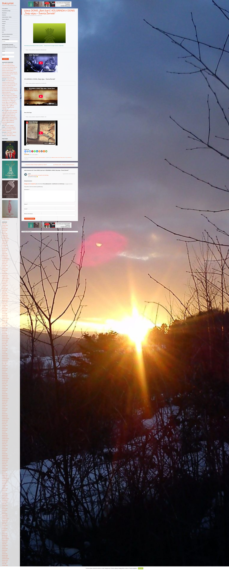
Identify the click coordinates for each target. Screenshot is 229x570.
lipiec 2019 (4, 363)
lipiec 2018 (4, 383)
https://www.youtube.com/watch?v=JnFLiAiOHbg (38, 175)
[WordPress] (42, 151)
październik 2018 (5, 378)
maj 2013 (4, 487)
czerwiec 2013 (5, 485)
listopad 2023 (4, 277)
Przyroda (4, 21)
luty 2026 (4, 232)
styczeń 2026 (4, 233)
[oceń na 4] (27, 154)
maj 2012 (4, 507)
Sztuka (3, 25)
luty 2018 (4, 392)
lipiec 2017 (4, 403)
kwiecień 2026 (5, 228)
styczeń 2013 (4, 493)
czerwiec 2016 (5, 425)
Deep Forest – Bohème (11, 78)
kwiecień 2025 (5, 248)
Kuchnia (3, 30)
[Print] (44, 151)
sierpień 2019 (5, 362)
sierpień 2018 (5, 382)
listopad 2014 (4, 457)
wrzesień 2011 (5, 520)
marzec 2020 (4, 350)
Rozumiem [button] (141, 568)
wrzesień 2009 (5, 560)
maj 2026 (4, 227)
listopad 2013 (4, 477)
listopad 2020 (4, 337)
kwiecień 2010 (5, 548)
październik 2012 (5, 498)
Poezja (3, 27)
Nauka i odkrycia (5, 19)
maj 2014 (4, 467)
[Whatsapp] (35, 151)
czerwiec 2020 (5, 345)
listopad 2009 (4, 557)
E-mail (25, 208)
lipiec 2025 (4, 243)
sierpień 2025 (5, 242)
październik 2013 (5, 478)
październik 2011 (5, 518)
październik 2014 (5, 458)
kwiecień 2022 (5, 308)
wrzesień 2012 (5, 500)
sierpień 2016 (5, 422)
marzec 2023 (4, 290)
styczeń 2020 (4, 353)
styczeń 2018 (4, 393)
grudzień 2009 (5, 555)
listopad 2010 (4, 537)
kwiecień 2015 (5, 448)
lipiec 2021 (4, 323)
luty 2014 (4, 472)
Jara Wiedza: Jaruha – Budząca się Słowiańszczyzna (64, 164)
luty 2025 (4, 252)
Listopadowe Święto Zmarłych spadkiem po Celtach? (35, 164)
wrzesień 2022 (5, 300)
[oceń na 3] (26, 154)
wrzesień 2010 (5, 540)
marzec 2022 (4, 310)
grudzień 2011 (5, 515)
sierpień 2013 (5, 482)
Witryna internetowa (28, 213)
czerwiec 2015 (5, 445)
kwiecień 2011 (5, 528)
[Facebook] (25, 151)
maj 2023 (4, 287)
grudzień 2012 (5, 495)
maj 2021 (4, 327)
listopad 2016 (4, 417)
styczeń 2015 (4, 453)
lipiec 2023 (4, 283)
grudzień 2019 (5, 355)
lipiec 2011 (4, 523)
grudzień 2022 (5, 295)
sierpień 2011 (5, 522)
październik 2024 (5, 258)
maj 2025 (4, 247)
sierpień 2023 (5, 282)
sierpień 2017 (5, 402)
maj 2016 (4, 427)
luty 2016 (4, 432)
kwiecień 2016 (5, 428)
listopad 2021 (4, 317)
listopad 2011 (4, 517)
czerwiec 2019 (5, 365)
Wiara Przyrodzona (6, 36)
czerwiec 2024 (5, 265)
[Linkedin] (37, 151)
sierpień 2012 (5, 502)
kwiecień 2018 (5, 388)
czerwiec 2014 (5, 465)
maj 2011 (4, 527)
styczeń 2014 (4, 473)
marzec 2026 (4, 230)
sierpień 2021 (5, 322)
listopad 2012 (4, 497)
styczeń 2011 (4, 533)
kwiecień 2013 (5, 488)
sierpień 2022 (5, 302)
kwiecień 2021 (5, 328)
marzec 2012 (4, 510)
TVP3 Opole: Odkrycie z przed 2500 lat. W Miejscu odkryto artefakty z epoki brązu (9, 129)
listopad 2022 (4, 297)
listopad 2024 (4, 257)
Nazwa (26, 204)
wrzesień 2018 (5, 380)
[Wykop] (28, 151)
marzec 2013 (4, 490)
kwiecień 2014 (5, 468)
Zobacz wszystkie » (6, 219)
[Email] (46, 151)
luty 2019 (4, 372)
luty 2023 (4, 292)
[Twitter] (30, 151)
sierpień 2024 (5, 262)
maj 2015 (4, 447)
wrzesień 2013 (5, 480)
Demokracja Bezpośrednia (7, 34)
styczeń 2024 (4, 273)
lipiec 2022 (4, 303)
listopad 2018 (4, 377)
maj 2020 (4, 347)
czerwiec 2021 (5, 325)
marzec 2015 (4, 450)
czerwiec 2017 (5, 405)
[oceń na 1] (24, 154)
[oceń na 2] (25, 154)
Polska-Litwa (62, 157)
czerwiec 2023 (5, 285)
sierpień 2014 (5, 462)
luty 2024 (4, 272)
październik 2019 (5, 358)
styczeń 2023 (4, 293)
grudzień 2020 (5, 335)
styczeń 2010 (4, 553)
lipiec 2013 (4, 483)
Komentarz (26, 189)
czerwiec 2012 (5, 505)
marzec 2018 (4, 390)
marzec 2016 (4, 430)
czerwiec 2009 (5, 565)
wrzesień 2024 (5, 260)
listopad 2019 (4, 357)
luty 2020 (4, 352)
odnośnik (69, 157)
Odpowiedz (73, 173)
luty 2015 (4, 452)
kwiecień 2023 (5, 288)
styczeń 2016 (4, 433)
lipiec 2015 (4, 443)
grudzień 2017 (5, 395)
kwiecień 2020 (5, 348)
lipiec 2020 (4, 343)
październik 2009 (5, 558)
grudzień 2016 (5, 415)
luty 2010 (4, 552)
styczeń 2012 (4, 513)
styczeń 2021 (4, 333)
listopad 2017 (4, 397)
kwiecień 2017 (5, 408)
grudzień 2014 (5, 455)
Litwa (59, 157)
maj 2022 (4, 307)
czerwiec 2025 (5, 245)
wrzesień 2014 (5, 460)
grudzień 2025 (5, 235)
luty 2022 (4, 312)
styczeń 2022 (4, 313)
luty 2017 (4, 412)
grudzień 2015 (5, 435)
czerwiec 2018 (5, 385)
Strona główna (5, 8)
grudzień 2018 (5, 375)
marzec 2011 (4, 530)
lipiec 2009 (4, 563)
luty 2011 (4, 532)
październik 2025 (5, 238)
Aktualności (4, 12)
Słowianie (4, 15)
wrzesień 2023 (5, 280)
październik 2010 (5, 538)
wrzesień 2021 (5, 320)
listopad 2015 (4, 437)
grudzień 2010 (5, 535)
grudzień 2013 (5, 475)
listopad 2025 (4, 237)
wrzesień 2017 (5, 400)
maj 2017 (4, 407)
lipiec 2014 (4, 463)
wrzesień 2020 (5, 340)
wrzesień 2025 (5, 240)
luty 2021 (4, 332)
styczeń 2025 (4, 253)
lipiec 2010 (4, 543)
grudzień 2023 (5, 275)
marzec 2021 (4, 330)
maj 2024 (4, 267)
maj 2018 (4, 387)
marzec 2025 (4, 250)
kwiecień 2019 (5, 368)
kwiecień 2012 (5, 508)
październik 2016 (5, 418)
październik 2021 (5, 318)
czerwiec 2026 (5, 225)
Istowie (56, 157)
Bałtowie (53, 157)
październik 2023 (5, 278)
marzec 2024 (4, 270)
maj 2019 (4, 367)
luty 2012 (4, 512)
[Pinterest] (32, 151)
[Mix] (39, 151)
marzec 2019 (4, 370)
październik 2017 (5, 398)
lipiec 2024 (4, 263)
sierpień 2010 (5, 542)
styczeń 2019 (4, 373)
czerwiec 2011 (5, 525)
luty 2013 (4, 492)
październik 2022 (5, 298)
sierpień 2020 (5, 342)
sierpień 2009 (5, 562)
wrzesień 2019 (5, 360)
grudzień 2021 (5, 315)
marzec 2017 (4, 410)
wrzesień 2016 (5, 420)
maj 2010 (4, 547)
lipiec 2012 (4, 503)
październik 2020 (5, 338)
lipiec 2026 (4, 223)
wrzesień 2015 (5, 440)
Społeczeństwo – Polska (6, 17)
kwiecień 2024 (5, 268)
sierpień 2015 (5, 442)
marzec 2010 (4, 550)
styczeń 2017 (4, 413)
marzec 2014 (4, 470)
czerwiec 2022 (5, 305)
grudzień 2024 (5, 255)
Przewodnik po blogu (6, 10)
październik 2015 (5, 438)
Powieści (3, 23)
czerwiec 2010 (5, 545)
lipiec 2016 (4, 423)
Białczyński (7, 3)
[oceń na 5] (28, 154)
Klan (3, 32)
